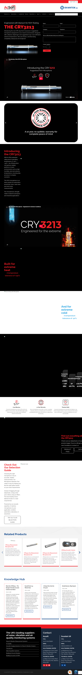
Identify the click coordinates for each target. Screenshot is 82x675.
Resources (32, 14)
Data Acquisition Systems (12, 650)
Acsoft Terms (20, 672)
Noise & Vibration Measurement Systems (16, 641)
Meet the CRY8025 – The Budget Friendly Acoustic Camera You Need (12, 587)
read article (10, 615)
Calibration (21, 14)
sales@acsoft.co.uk (48, 646)
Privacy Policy (13, 672)
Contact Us (51, 14)
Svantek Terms (26, 672)
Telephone (62, 29)
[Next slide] (79, 552)
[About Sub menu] (40, 14)
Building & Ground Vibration (13, 653)
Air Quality (8, 643)
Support (44, 14)
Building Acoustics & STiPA (13, 655)
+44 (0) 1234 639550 (48, 641)
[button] (5, 122)
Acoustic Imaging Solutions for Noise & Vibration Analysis (21, 646)
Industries (13, 14)
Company (45, 29)
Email (61, 23)
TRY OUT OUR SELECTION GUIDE (12, 520)
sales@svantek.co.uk (66, 646)
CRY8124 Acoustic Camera (68, 550)
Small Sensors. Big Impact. (69, 586)
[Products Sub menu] (9, 14)
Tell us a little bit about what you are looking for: (53, 35)
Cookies (31, 672)
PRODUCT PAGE (67, 450)
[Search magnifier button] (76, 14)
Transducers (9, 648)
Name (44, 23)
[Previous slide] (2, 552)
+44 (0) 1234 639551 (66, 641)
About (38, 14)
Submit (47, 50)
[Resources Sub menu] (35, 14)
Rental (26, 14)
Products (6, 14)
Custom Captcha (47, 44)
